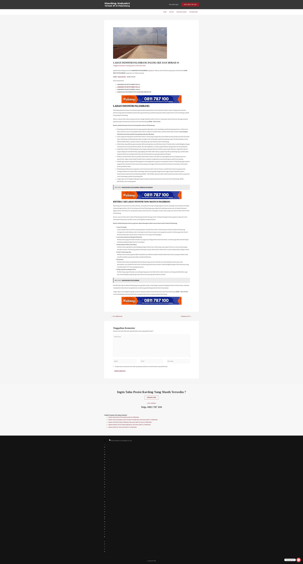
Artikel (171, 12)
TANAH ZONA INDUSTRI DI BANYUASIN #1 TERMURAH (123, 417)
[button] (151, 397)
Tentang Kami (193, 12)
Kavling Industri (130, 66)
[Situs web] (178, 361)
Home (165, 12)
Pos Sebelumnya (116, 316)
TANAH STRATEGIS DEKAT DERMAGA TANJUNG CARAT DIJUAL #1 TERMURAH (130, 422)
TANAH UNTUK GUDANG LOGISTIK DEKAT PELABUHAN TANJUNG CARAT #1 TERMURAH (133, 420)
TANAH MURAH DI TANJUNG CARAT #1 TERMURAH (122, 427)
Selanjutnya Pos (186, 316)
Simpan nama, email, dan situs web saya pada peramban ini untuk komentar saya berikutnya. (141, 366)
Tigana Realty (122, 77)
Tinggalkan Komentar (119, 66)
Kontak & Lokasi (182, 12)
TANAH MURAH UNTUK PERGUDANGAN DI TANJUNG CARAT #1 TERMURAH (129, 425)
